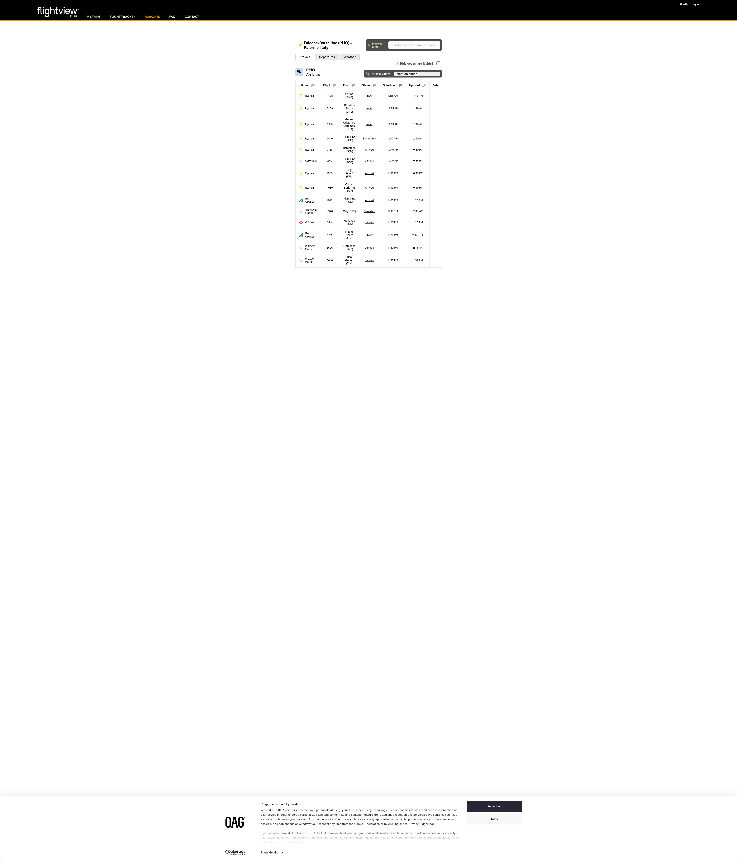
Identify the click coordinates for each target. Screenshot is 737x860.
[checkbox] (438, 63)
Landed (369, 160)
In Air (369, 95)
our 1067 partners (284, 810)
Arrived (369, 149)
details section (296, 842)
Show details (269, 852)
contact (192, 16)
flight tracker (123, 16)
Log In (695, 4)
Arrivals (304, 57)
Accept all (494, 806)
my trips (94, 16)
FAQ (172, 16)
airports (152, 16)
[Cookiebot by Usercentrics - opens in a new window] (235, 852)
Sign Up (684, 4)
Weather (350, 57)
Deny (494, 818)
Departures (327, 57)
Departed (369, 211)
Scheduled (369, 138)
